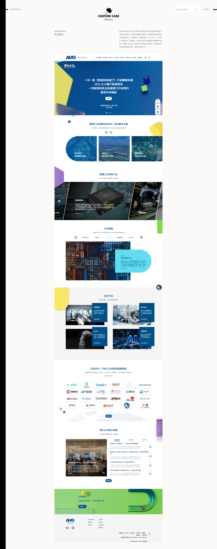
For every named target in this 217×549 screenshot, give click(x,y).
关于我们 (206, 9)
